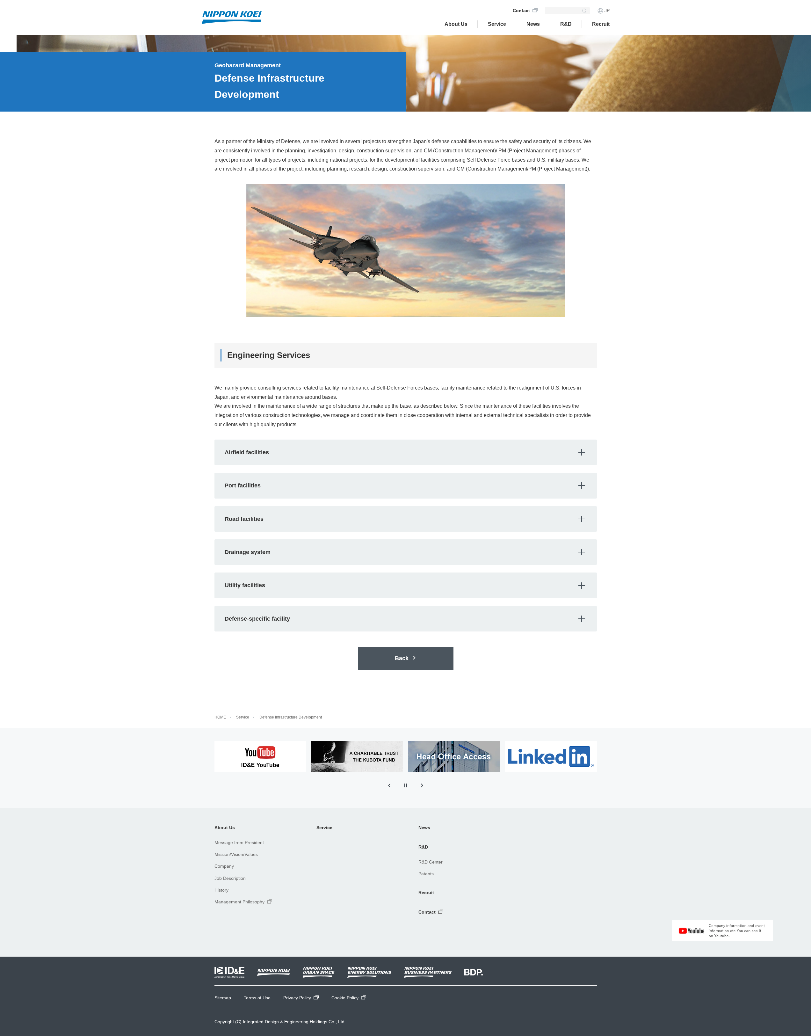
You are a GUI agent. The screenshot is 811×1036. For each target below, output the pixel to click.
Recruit (426, 892)
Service (497, 24)
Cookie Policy (344, 997)
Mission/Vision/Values (236, 854)
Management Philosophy (239, 901)
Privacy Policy (297, 997)
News (424, 827)
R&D (566, 24)
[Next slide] (422, 785)
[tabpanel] (260, 756)
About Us (456, 24)
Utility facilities (411, 584)
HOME (220, 717)
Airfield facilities (411, 451)
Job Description (230, 878)
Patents (426, 873)
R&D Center (430, 862)
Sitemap (222, 997)
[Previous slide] (389, 785)
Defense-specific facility (411, 617)
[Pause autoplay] (405, 785)
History (221, 890)
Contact (521, 10)
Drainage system (411, 551)
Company (224, 866)
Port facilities (411, 484)
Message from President (239, 842)
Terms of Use (257, 997)
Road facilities (411, 518)
